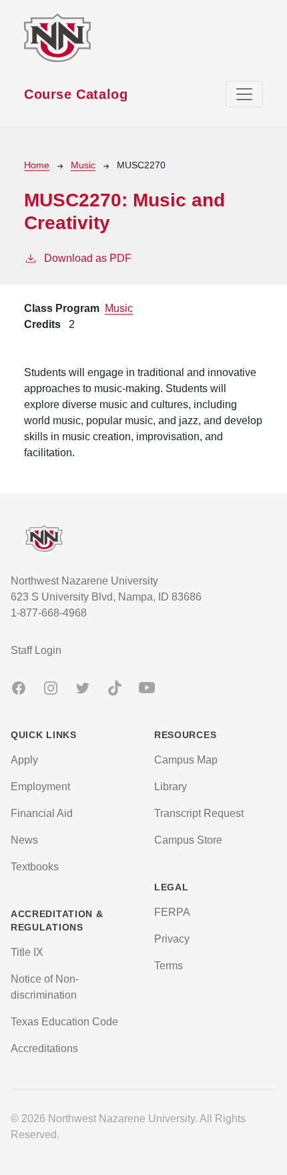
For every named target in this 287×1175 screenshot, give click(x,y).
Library (170, 786)
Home (36, 165)
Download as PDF (87, 258)
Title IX (27, 952)
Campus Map (186, 760)
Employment (40, 786)
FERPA (172, 912)
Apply (24, 760)
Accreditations (44, 1048)
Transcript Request (199, 813)
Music (83, 165)
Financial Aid (42, 813)
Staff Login (36, 650)
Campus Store (188, 840)
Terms (168, 965)
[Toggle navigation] (244, 94)
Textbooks (35, 866)
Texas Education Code (64, 1021)
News (24, 840)
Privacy (172, 939)
